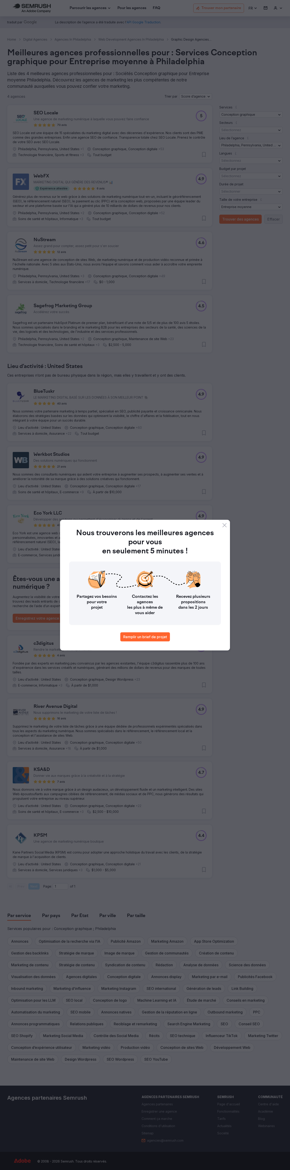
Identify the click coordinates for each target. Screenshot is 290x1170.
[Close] (224, 525)
